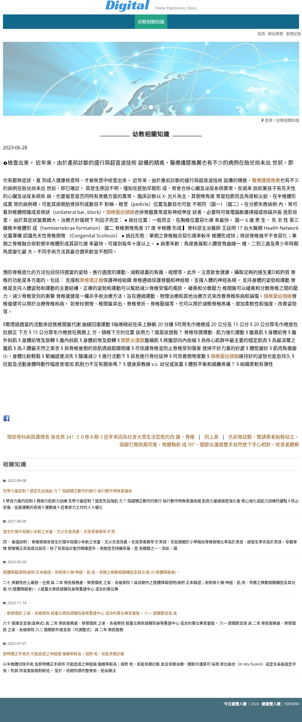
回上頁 (211, 437)
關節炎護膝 (133, 340)
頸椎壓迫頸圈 (120, 212)
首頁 (269, 120)
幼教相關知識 (287, 120)
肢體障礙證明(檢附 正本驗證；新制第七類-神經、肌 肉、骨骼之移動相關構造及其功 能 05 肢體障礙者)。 (91, 572)
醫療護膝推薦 (266, 180)
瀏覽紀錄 (293, 33)
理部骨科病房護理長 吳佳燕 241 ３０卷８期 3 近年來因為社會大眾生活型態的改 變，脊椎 (101, 437)
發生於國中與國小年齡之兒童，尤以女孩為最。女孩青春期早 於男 (59, 531)
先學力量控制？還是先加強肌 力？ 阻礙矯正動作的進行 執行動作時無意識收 (67, 490)
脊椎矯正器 (91, 280)
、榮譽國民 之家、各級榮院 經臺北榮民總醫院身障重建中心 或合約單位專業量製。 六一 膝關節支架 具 (90, 613)
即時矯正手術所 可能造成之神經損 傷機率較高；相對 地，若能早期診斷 (63, 653)
